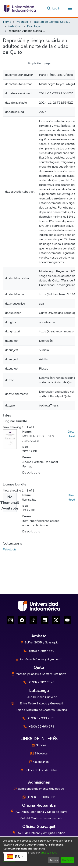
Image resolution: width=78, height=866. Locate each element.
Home (7, 22)
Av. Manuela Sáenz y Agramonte (41, 659)
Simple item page (39, 63)
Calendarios (41, 762)
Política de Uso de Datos (41, 770)
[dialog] (39, 851)
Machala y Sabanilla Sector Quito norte (41, 674)
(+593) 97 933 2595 (41, 718)
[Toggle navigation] (70, 8)
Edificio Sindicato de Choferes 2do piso (41, 710)
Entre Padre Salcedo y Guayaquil (41, 703)
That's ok (67, 860)
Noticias (41, 745)
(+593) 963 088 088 (41, 797)
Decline (53, 860)
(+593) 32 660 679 (40, 727)
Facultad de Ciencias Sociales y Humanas (51, 22)
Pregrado (22, 22)
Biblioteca (41, 753)
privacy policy (49, 852)
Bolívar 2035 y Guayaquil (41, 642)
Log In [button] (56, 8)
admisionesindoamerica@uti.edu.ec (41, 789)
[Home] (19, 8)
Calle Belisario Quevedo (41, 697)
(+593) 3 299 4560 (40, 651)
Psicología (34, 26)
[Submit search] (48, 8)
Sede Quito (15, 26)
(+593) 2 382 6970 (40, 682)
